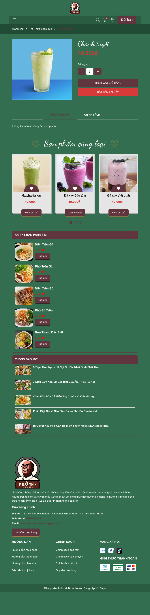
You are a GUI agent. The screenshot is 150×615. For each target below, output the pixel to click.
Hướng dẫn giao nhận (24, 563)
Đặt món (43, 255)
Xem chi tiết (31, 212)
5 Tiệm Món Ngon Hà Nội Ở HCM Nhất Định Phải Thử (66, 367)
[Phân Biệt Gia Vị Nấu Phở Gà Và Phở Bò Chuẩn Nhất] (23, 414)
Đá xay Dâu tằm (75, 195)
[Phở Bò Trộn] (24, 318)
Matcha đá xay (32, 195)
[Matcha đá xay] (31, 173)
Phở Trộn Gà (43, 266)
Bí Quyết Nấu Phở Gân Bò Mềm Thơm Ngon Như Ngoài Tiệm (70, 425)
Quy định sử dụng (66, 570)
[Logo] (75, 7)
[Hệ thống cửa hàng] (112, 20)
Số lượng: (83, 64)
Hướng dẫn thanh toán (25, 556)
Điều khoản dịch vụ (23, 570)
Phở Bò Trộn (44, 310)
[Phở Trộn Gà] (24, 274)
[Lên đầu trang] (142, 602)
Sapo (103, 588)
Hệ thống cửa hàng (26, 532)
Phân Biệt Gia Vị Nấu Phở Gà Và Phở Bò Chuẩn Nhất (65, 411)
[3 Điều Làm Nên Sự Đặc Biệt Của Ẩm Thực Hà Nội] (23, 384)
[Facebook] (111, 550)
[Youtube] (119, 550)
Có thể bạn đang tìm (31, 234)
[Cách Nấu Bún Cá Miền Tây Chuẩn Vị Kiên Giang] (23, 399)
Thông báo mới (26, 359)
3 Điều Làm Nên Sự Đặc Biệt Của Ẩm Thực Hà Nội (64, 381)
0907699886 (33, 518)
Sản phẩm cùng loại (75, 143)
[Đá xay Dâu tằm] (75, 173)
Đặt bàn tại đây (108, 92)
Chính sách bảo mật (67, 549)
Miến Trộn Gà (44, 244)
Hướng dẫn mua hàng (25, 549)
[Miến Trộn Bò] (24, 296)
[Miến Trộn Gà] (24, 252)
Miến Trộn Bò (44, 288)
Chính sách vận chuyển (69, 556)
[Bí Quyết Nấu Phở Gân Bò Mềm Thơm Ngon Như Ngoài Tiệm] (23, 428)
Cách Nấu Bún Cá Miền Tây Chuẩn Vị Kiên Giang (63, 396)
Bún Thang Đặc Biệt (49, 332)
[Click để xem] (42, 69)
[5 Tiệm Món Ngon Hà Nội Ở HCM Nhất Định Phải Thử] (23, 369)
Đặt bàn (127, 19)
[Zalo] (103, 550)
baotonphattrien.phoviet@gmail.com (41, 523)
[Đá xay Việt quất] (119, 173)
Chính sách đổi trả (66, 563)
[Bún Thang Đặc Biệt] (24, 339)
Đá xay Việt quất (118, 195)
